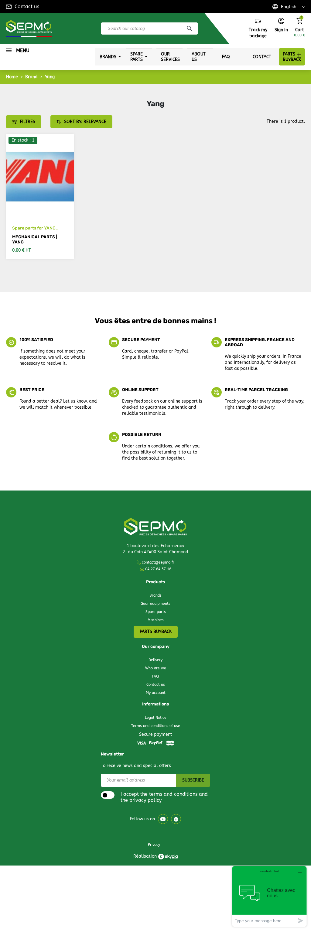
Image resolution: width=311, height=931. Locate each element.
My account (156, 693)
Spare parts (155, 612)
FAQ (155, 676)
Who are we (155, 668)
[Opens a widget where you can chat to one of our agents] (269, 896)
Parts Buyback (156, 631)
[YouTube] (163, 819)
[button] (281, 25)
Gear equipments (155, 603)
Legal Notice (155, 717)
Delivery (155, 660)
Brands (155, 595)
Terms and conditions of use (155, 726)
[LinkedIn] (176, 819)
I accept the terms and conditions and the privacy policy (164, 797)
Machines (156, 620)
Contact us (27, 6)
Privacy (154, 844)
